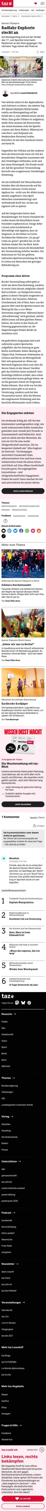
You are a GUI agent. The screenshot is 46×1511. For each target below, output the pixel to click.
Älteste (41, 817)
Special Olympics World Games (22, 109)
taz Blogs (6, 1355)
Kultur (4, 1041)
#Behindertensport (9, 506)
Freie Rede (7, 1246)
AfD (3, 1098)
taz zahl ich (7, 1182)
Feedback (6, 1433)
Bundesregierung (10, 1086)
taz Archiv (6, 1375)
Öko (3, 1028)
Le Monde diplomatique (13, 1368)
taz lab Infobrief (9, 1290)
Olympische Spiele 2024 (31, 16)
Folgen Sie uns (7, 1003)
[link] (10, 10)
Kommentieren (19, 516)
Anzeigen (6, 1413)
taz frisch (6, 1278)
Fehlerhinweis (33, 516)
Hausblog (6, 1130)
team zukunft (8, 1272)
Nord (4, 1060)
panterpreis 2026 (10, 1201)
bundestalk (7, 1220)
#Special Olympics (19, 509)
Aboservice (7, 1439)
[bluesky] (23, 1004)
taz (8, 996)
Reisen (5, 1394)
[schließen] (41, 1449)
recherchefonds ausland (13, 1188)
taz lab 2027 (7, 1336)
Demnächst (7, 1310)
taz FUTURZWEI (9, 1362)
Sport (4, 1047)
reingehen (6, 1252)
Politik (5, 1022)
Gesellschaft (7, 1034)
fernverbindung (9, 1227)
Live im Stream (9, 1323)
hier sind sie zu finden (15, 844)
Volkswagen (7, 1092)
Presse (5, 1150)
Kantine (5, 1401)
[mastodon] (17, 1004)
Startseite (6, 16)
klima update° (8, 1233)
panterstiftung (8, 1194)
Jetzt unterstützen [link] (23, 491)
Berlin (15, 16)
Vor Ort (5, 1316)
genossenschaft (9, 1175)
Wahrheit (6, 1066)
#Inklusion (6, 509)
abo (3, 1169)
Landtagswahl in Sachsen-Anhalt (17, 1105)
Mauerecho (7, 1239)
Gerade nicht (32, 1450)
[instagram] (29, 1004)
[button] (43, 3)
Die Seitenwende (10, 1137)
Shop (4, 1407)
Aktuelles (6, 1124)
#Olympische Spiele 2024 (29, 506)
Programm (23, 340)
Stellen (5, 1143)
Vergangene (7, 1329)
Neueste (33, 817)
